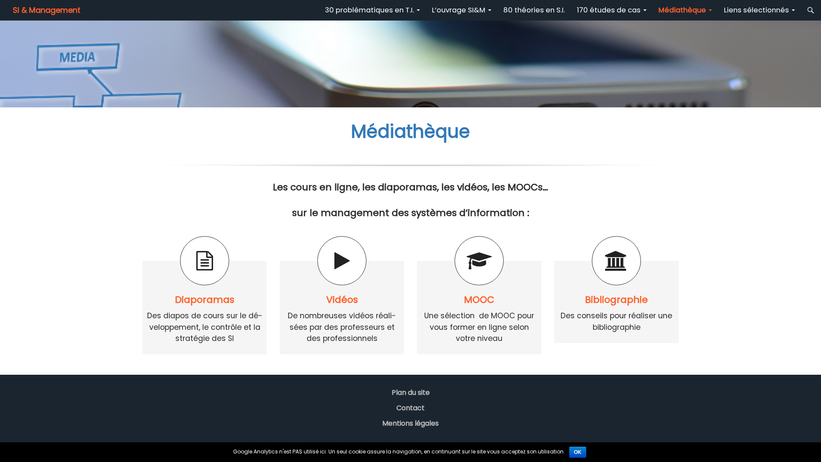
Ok (578, 452)
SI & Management (46, 10)
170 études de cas (609, 10)
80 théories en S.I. (534, 10)
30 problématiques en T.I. (369, 10)
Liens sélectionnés (756, 10)
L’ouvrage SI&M (458, 10)
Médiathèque (682, 10)
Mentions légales (410, 423)
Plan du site (411, 392)
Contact (410, 408)
